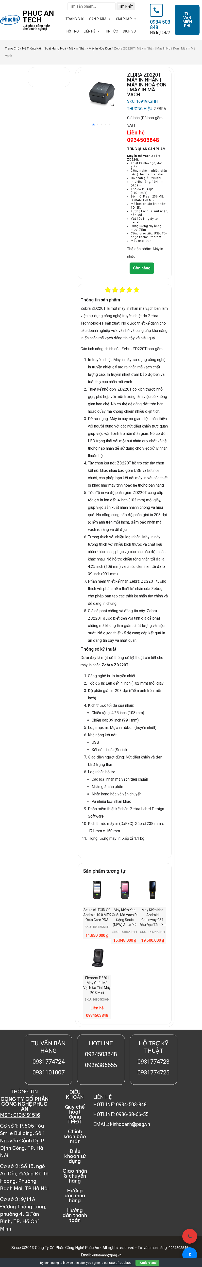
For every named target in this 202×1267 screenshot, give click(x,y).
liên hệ (89, 31)
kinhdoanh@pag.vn (106, 1255)
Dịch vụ (129, 31)
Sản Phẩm (97, 19)
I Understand (147, 1263)
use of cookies (120, 1263)
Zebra (160, 109)
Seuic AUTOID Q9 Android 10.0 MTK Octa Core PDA (97, 915)
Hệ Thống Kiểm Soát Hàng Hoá (44, 48)
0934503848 (178, 1248)
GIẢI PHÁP (124, 19)
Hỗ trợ (73, 31)
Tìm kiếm (126, 6)
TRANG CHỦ (75, 19)
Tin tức (111, 31)
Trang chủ (12, 48)
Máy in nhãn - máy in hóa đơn (90, 48)
